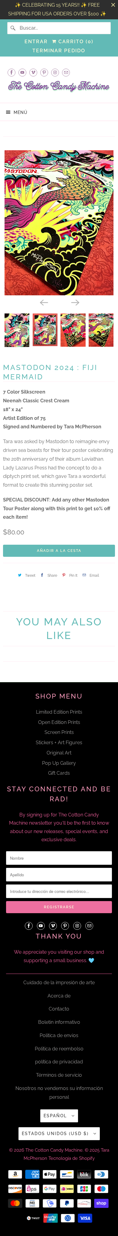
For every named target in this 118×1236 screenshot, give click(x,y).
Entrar (36, 41)
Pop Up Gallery (59, 763)
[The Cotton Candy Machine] (59, 88)
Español (56, 1115)
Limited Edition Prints (59, 712)
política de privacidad (59, 1062)
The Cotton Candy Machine (54, 1150)
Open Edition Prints (59, 722)
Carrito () (75, 41)
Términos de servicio (59, 1075)
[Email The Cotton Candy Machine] (66, 72)
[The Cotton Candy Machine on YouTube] (22, 72)
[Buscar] (13, 28)
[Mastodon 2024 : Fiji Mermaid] (59, 222)
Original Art (59, 753)
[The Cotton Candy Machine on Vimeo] (33, 72)
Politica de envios (59, 1035)
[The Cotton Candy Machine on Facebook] (11, 72)
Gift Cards (59, 773)
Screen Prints (59, 732)
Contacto (59, 1009)
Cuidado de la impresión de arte (59, 982)
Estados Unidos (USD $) (56, 1133)
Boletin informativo (59, 1022)
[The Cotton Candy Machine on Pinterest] (44, 72)
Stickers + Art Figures (59, 742)
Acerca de (59, 996)
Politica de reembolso (59, 1049)
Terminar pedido (58, 51)
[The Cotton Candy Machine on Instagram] (55, 72)
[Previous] (43, 302)
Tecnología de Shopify (71, 1158)
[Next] (74, 302)
